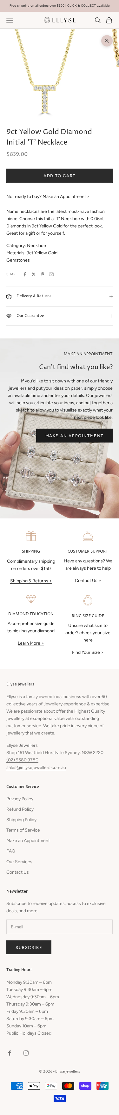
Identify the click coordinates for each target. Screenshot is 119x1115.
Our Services (19, 861)
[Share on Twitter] (33, 274)
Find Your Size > (88, 652)
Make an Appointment (74, 435)
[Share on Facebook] (24, 274)
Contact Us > (88, 580)
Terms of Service (23, 830)
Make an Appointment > (66, 196)
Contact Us (17, 872)
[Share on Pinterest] (42, 274)
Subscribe (29, 947)
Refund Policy (20, 809)
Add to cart (59, 175)
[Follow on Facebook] (9, 1053)
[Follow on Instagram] (26, 1053)
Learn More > (31, 643)
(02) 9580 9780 (22, 760)
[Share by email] (51, 274)
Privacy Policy (19, 799)
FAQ (10, 851)
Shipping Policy (21, 819)
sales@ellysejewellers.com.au (36, 767)
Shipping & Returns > (31, 581)
